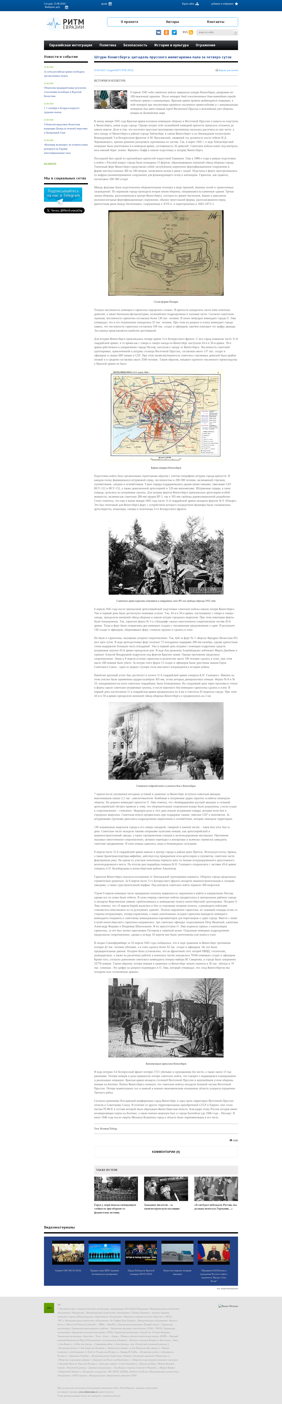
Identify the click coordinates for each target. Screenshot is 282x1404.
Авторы (172, 21)
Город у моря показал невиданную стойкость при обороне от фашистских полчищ (115, 1208)
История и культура (171, 45)
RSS (186, 32)
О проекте (129, 21)
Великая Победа (108, 1128)
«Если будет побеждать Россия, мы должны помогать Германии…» (215, 1206)
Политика (107, 45)
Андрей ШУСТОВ (116, 70)
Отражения (205, 45)
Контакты (215, 21)
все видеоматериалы (227, 1288)
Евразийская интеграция (70, 45)
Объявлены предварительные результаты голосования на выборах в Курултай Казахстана (65, 92)
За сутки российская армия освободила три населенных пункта (64, 73)
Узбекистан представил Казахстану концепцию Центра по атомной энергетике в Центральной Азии (66, 128)
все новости (50, 163)
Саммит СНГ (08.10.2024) (68, 1270)
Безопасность (135, 45)
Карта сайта (188, 3)
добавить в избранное (222, 3)
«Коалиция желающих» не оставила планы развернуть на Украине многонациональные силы (66, 148)
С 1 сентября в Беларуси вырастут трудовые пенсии (61, 110)
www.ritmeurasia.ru (88, 1392)
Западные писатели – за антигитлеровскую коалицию (162, 1206)
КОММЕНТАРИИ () (166, 1151)
